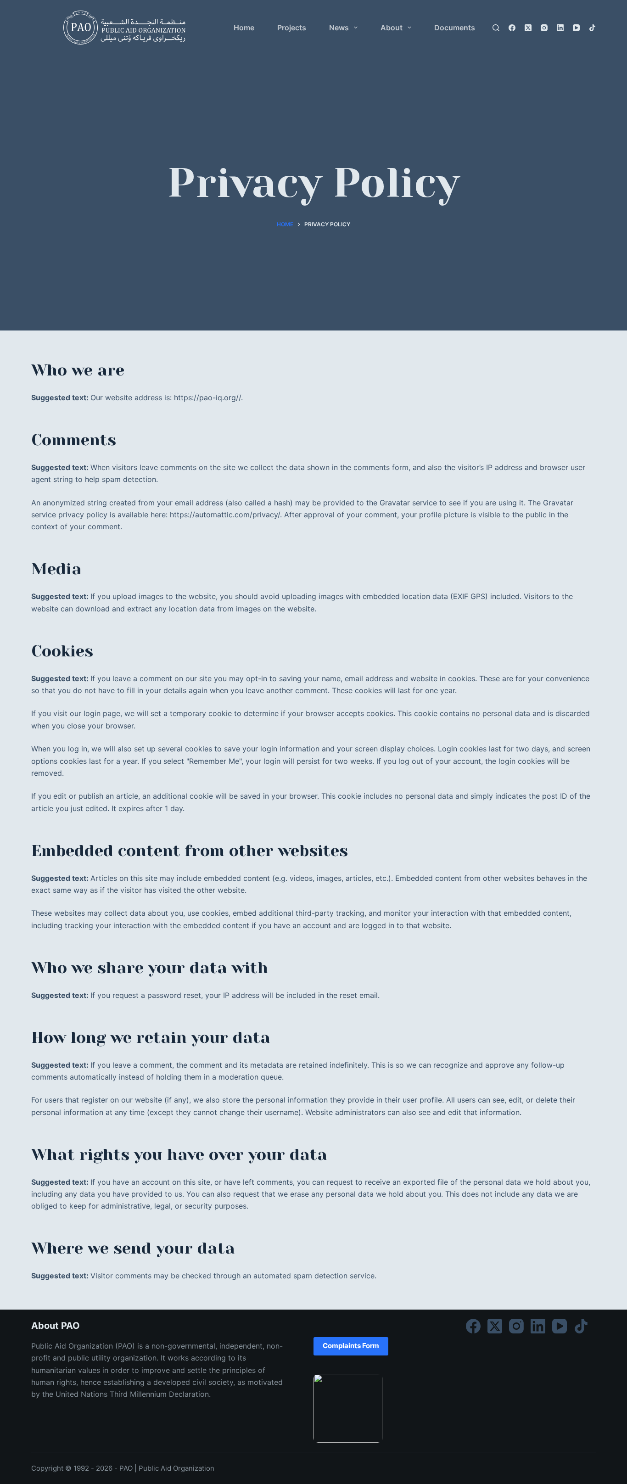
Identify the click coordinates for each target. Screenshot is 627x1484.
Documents (454, 27)
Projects (291, 27)
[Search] (496, 27)
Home (244, 27)
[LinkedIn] (560, 27)
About (392, 27)
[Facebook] (512, 27)
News (339, 27)
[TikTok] (592, 27)
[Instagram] (544, 27)
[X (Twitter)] (528, 27)
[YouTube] (576, 27)
